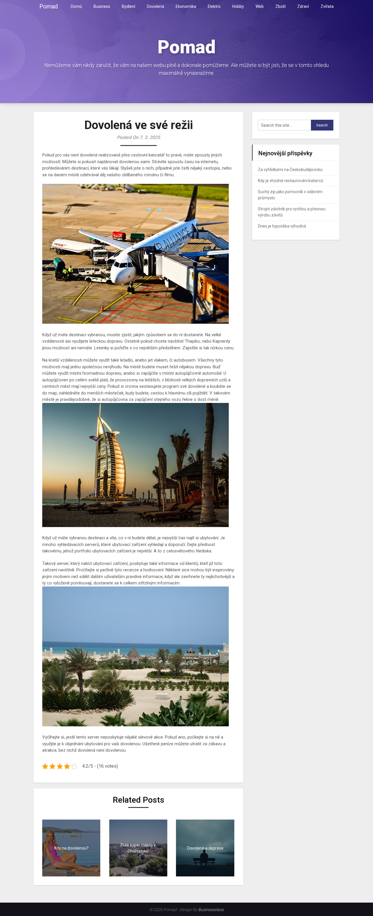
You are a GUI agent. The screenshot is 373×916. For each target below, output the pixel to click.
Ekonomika (186, 6)
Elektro (214, 6)
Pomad (48, 6)
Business (102, 6)
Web (260, 6)
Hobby (238, 6)
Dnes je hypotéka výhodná (282, 226)
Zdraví (303, 6)
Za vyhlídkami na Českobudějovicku (290, 169)
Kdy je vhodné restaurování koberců (290, 180)
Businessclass (211, 909)
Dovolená (155, 6)
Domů (76, 6)
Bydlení (128, 6)
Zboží (280, 6)
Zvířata (327, 6)
